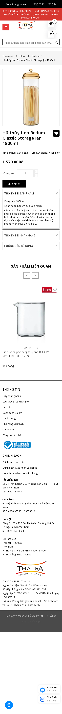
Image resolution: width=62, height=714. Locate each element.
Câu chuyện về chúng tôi (15, 401)
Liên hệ (6, 407)
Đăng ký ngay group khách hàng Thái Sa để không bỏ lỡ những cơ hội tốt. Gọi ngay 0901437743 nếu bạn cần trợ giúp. (31, 14)
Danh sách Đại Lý (12, 412)
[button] (5, 23)
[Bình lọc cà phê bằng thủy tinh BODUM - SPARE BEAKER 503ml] (31, 314)
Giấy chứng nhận (11, 396)
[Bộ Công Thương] (31, 445)
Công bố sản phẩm (12, 435)
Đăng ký (51, 4)
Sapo (38, 621)
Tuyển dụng (9, 418)
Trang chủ (8, 56)
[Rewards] (9, 705)
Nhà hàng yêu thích (13, 423)
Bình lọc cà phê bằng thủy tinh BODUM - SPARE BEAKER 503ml (26, 353)
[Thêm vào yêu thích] (56, 133)
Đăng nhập (38, 4)
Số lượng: (8, 173)
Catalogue (8, 429)
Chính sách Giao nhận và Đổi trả (20, 467)
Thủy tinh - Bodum (29, 56)
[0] (51, 34)
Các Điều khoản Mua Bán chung (20, 473)
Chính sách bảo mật (13, 462)
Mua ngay (14, 184)
